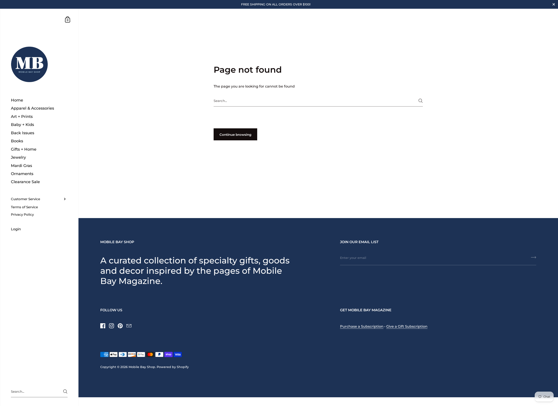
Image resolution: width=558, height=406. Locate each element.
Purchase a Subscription (361, 326)
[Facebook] (102, 325)
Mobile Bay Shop (142, 367)
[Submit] (420, 100)
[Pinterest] (120, 325)
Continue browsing (235, 134)
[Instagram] (111, 325)
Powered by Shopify (173, 367)
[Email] (128, 325)
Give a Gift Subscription (406, 326)
